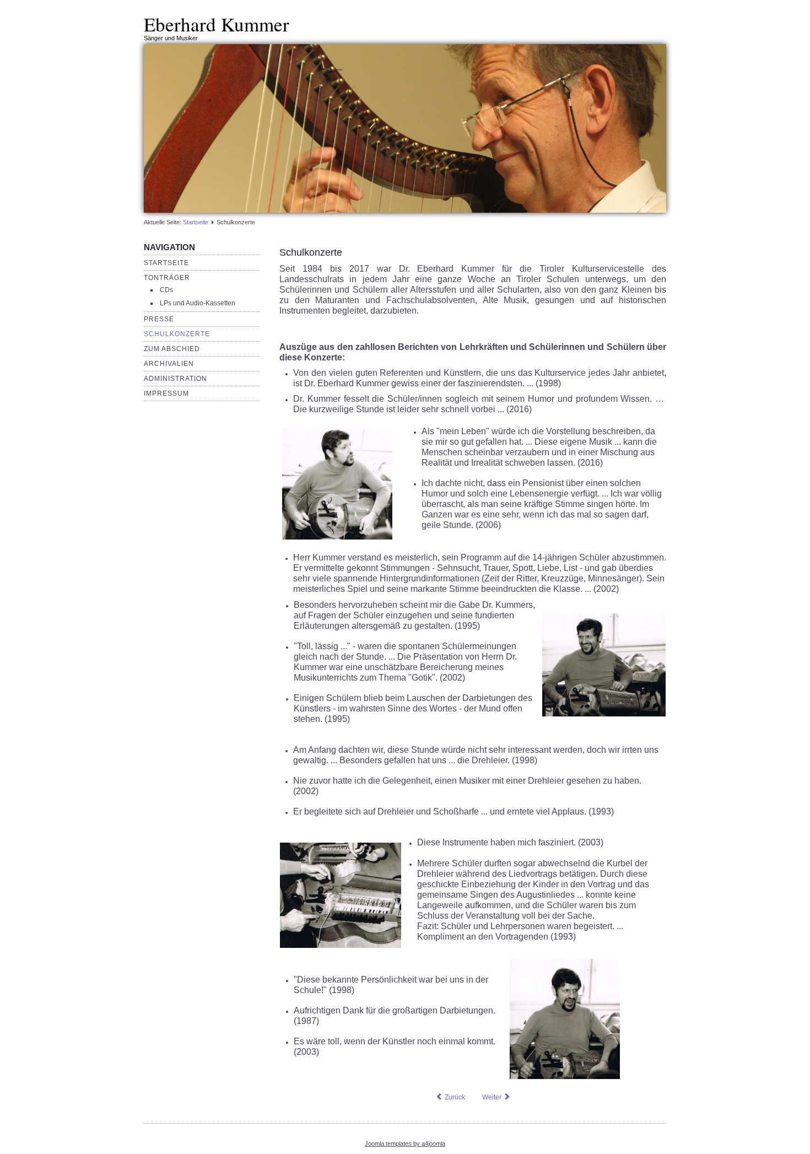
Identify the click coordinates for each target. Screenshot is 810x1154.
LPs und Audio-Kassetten (197, 303)
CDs (166, 290)
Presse (159, 319)
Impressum (166, 393)
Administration (175, 378)
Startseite (195, 222)
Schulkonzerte (177, 334)
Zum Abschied (172, 349)
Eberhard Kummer (216, 24)
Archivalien (169, 364)
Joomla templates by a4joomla (405, 1143)
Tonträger (167, 278)
